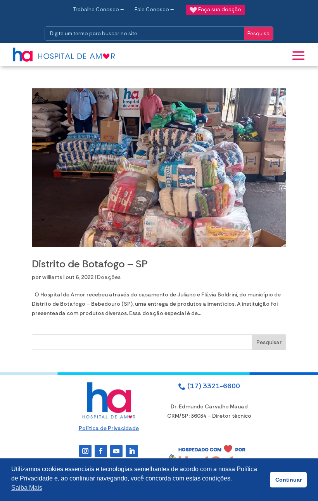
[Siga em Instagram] (85, 451)
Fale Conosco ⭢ (154, 9)
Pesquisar (269, 342)
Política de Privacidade (109, 428)
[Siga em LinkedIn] (132, 451)
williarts (52, 277)
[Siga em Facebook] (101, 451)
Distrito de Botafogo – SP (90, 263)
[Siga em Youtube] (116, 451)
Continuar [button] (288, 480)
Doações (109, 277)
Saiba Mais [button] (26, 487)
